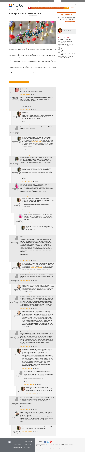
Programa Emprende (28, 441)
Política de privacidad (54, 448)
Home (9, 10)
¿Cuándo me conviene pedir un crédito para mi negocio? (67, 56)
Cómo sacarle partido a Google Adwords (65, 49)
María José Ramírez (19, 15)
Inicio (29, 8)
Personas (15, 441)
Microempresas (16, 442)
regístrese (19, 82)
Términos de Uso (62, 448)
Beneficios (26, 445)
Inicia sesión (73, 7)
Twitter (48, 442)
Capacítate (14, 9)
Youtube (51, 442)
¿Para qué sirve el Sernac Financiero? (66, 42)
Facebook (45, 442)
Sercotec (30, 60)
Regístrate (66, 7)
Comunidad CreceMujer (49, 7)
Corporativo (26, 442)
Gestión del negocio (33, 15)
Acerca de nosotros (46, 448)
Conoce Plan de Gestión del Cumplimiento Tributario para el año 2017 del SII (67, 46)
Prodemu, (25, 60)
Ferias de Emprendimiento (36, 267)
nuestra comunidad (36, 141)
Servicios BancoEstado (41, 445)
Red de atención (27, 447)
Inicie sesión (12, 82)
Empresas (15, 445)
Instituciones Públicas (17, 447)
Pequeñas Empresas (17, 444)
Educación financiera (40, 444)
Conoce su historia (69, 21)
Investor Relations (27, 444)
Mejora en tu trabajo (59, 444)
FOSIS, (21, 60)
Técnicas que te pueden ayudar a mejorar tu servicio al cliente (67, 53)
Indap (35, 60)
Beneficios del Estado (68, 444)
